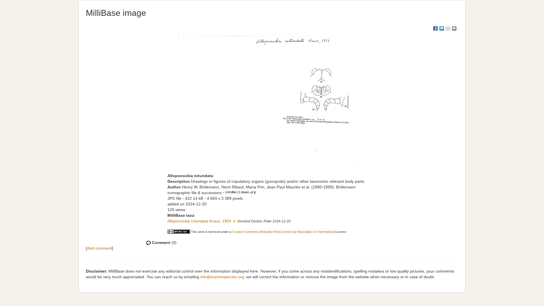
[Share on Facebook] (435, 28)
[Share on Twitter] (441, 28)
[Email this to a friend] (454, 28)
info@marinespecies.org (222, 277)
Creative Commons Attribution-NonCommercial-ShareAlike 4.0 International (283, 231)
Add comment (99, 248)
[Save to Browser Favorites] (448, 28)
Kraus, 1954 (199, 221)
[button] (234, 221)
